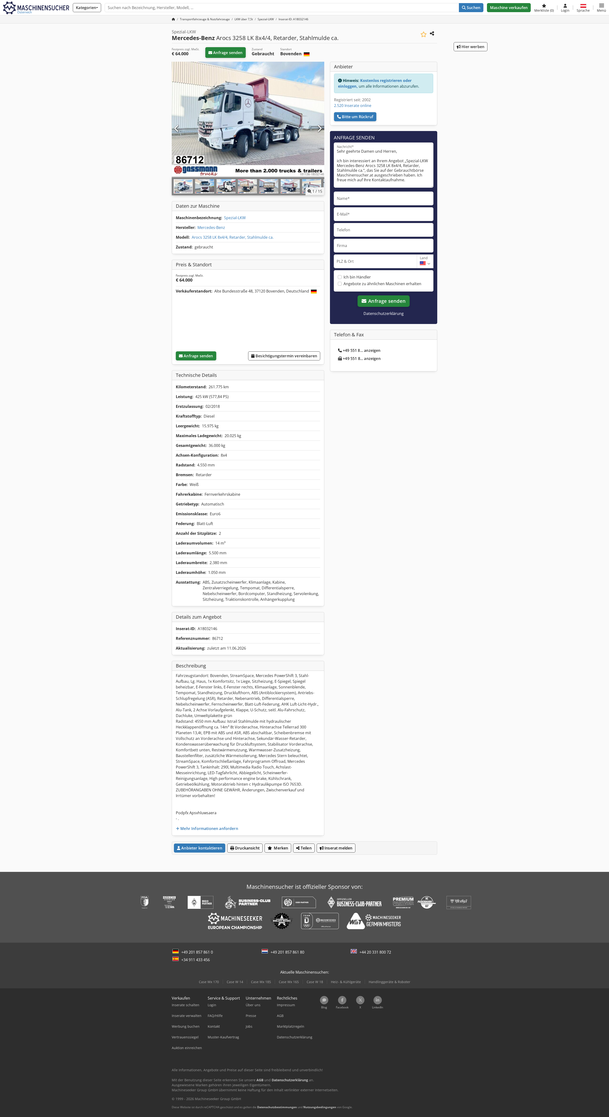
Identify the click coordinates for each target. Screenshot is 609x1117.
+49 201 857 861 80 (287, 952)
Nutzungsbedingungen (319, 1107)
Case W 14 (235, 982)
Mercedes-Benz (211, 227)
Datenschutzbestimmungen (277, 1107)
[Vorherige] (176, 128)
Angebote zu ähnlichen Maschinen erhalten (382, 283)
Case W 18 (315, 982)
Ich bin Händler (357, 277)
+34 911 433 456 (195, 959)
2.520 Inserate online (352, 105)
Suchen (473, 7)
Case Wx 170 (209, 982)
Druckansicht (247, 848)
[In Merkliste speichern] (423, 34)
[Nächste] (319, 128)
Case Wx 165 (289, 982)
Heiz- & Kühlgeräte (346, 982)
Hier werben (472, 46)
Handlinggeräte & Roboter (389, 982)
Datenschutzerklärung (383, 313)
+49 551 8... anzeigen (361, 350)
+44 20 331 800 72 (375, 952)
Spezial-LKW (235, 217)
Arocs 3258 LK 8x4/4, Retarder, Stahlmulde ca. (233, 237)
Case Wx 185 (261, 982)
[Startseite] (173, 19)
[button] (601, 7)
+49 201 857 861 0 (197, 952)
